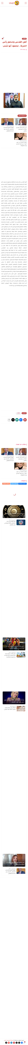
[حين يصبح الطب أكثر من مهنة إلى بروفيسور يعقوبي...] (20, 121)
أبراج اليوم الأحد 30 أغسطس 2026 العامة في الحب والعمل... (15, 515)
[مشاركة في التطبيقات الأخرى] (9, 419)
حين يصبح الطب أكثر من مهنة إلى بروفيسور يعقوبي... (21, 129)
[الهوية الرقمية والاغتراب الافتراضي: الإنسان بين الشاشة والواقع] (7, 121)
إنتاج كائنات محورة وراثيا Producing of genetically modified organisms (10, 655)
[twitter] (19, 1043)
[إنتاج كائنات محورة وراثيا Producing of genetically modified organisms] (21, 655)
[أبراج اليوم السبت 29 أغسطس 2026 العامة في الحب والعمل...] (21, 522)
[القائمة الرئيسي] (26, 3)
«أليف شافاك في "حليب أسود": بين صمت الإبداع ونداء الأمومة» (21, 144)
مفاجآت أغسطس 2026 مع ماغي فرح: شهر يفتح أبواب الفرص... (14, 701)
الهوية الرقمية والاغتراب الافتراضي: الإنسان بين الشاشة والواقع (8, 129)
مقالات (24, 38)
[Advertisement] (14, 23)
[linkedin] (11, 1043)
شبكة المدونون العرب (8, 1040)
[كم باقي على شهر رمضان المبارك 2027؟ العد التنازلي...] (21, 708)
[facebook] (22, 1043)
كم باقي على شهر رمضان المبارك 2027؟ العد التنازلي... (9, 708)
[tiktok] (6, 1043)
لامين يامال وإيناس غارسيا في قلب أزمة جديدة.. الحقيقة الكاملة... (14, 647)
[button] (20, 419)
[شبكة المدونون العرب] (14, 3)
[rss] (4, 1043)
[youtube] (9, 1043)
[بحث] (2, 3)
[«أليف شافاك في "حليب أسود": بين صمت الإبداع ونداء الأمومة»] (20, 136)
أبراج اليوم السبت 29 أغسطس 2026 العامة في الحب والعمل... (10, 523)
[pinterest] (14, 1043)
